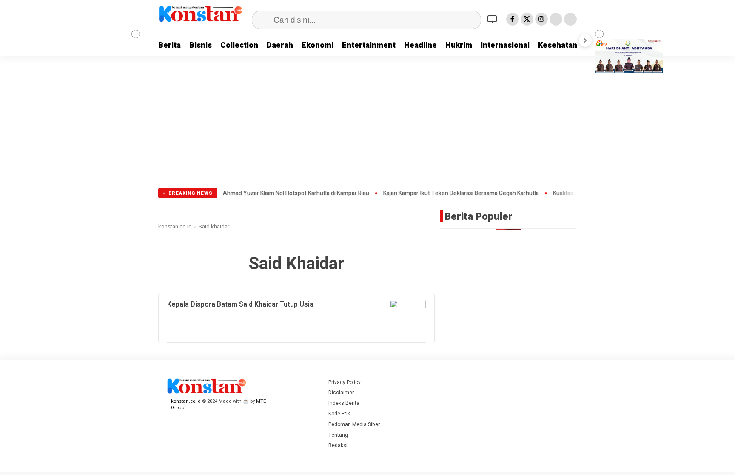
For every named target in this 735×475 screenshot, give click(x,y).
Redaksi (338, 445)
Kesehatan (557, 45)
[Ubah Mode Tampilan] (493, 19)
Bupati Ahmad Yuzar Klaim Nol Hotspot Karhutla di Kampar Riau (269, 193)
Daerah (280, 45)
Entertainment (369, 45)
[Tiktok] (570, 19)
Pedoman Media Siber (354, 424)
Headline (420, 45)
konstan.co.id (175, 226)
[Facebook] (512, 19)
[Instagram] (541, 19)
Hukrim (458, 45)
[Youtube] (556, 19)
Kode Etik (339, 414)
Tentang (338, 435)
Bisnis (200, 45)
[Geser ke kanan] (585, 40)
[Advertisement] (367, 124)
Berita (169, 45)
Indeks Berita (343, 403)
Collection (239, 45)
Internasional (505, 45)
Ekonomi (317, 45)
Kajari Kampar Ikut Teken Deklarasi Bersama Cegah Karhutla (443, 193)
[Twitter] (527, 19)
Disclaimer (341, 392)
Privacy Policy (344, 382)
